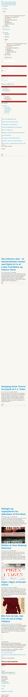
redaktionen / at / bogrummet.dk (8, 673)
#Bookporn (7, 21)
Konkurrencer (8, 18)
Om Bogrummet (6, 29)
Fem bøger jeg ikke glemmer (11, 20)
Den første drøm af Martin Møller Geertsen (10, 138)
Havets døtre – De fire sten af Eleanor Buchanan (11, 140)
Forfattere (5, 9)
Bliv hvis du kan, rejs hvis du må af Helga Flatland (12, 619)
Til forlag (3, 686)
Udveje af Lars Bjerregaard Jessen (8, 119)
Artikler (4, 11)
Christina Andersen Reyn (7, 624)
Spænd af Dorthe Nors (6, 135)
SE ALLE (17, 17)
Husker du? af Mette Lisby (7, 130)
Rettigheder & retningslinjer (7, 691)
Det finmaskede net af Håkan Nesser (9, 124)
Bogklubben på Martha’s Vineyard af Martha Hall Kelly (13, 132)
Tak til (2, 688)
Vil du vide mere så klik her (7, 652)
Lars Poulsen (5, 392)
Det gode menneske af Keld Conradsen (9, 121)
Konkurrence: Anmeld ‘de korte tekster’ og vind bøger (15, 16)
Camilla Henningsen (6, 587)
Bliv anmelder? (6, 26)
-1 (1, 667)
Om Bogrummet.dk (5, 683)
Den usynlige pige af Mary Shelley (8, 3)
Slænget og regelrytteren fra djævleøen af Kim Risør (13, 511)
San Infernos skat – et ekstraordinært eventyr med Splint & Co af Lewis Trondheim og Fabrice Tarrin (13, 264)
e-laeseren (4, 550)
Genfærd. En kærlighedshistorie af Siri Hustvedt (11, 127)
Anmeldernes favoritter (10, 24)
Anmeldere (5, 6)
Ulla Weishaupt (5, 272)
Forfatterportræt (8, 22)
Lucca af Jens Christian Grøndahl (8, 4)
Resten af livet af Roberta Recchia (8, 2)
